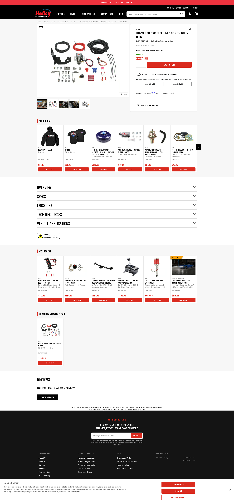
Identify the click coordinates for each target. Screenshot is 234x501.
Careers (42, 465)
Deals (121, 14)
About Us (42, 458)
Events (178, 8)
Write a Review (47, 397)
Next (198, 147)
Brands (73, 14)
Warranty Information (87, 465)
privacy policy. (76, 491)
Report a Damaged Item (127, 461)
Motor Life (170, 8)
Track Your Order (124, 458)
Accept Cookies (178, 484)
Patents (42, 468)
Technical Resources (86, 458)
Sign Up (136, 435)
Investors (42, 461)
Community (186, 8)
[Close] (230, 489)
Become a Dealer (85, 472)
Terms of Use (44, 472)
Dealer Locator (84, 468)
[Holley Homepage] (43, 10)
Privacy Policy (117, 444)
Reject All (178, 491)
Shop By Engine (107, 14)
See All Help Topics (125, 468)
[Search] (182, 14)
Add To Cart (169, 64)
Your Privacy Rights (178, 497)
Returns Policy (123, 465)
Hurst (138, 29)
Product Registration (86, 461)
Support (196, 8)
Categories (59, 14)
